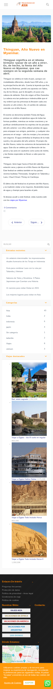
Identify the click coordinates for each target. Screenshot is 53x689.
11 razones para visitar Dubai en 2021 (22, 288)
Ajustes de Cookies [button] (12, 683)
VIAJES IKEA (16, 610)
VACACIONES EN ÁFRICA (16, 616)
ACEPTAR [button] (29, 683)
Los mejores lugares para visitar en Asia (23, 295)
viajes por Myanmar (18, 200)
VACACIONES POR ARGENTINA (16, 628)
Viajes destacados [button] (15, 356)
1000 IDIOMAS (16, 635)
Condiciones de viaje (11, 597)
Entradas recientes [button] (15, 250)
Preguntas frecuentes (11, 586)
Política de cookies (10, 600)
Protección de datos (11, 590)
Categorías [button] (11, 303)
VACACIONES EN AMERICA (16, 621)
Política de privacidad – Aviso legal (17, 593)
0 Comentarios (10, 207)
